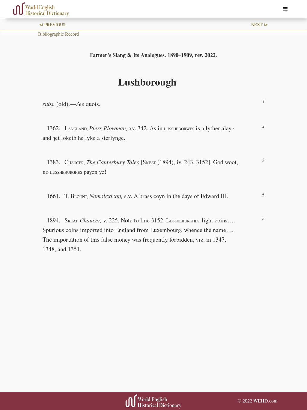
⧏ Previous (52, 24)
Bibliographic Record (58, 34)
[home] (41, 9)
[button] (285, 9)
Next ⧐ (259, 24)
